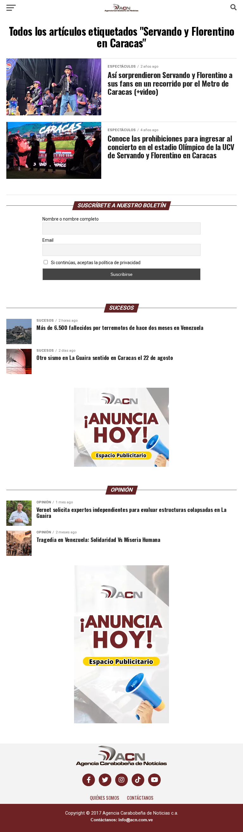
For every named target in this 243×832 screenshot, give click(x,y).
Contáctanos (140, 797)
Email (47, 240)
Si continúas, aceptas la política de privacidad (95, 262)
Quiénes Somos (104, 797)
